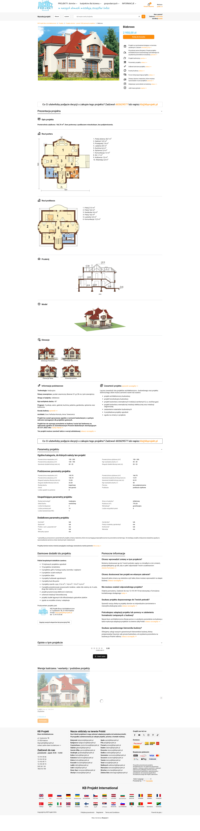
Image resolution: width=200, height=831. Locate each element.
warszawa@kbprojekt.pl (116, 768)
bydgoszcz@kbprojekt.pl (87, 743)
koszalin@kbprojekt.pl (84, 763)
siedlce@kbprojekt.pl (113, 753)
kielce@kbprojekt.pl (82, 760)
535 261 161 (42, 766)
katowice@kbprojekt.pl (85, 758)
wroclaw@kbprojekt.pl (114, 770)
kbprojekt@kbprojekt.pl (63, 613)
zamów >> (144, 58)
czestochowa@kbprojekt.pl (89, 745)
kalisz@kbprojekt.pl (82, 755)
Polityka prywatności (87, 812)
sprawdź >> (154, 54)
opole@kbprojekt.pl (112, 740)
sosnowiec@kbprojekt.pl (117, 755)
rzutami (66, 16)
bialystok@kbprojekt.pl (85, 740)
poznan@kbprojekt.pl (113, 745)
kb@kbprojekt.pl (149, 104)
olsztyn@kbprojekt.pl (83, 773)
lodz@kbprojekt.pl (80, 768)
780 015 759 (42, 769)
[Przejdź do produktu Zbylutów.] (64, 690)
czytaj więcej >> (57, 428)
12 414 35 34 (42, 759)
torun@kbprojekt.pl (111, 763)
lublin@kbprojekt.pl (81, 765)
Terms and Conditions (112, 812)
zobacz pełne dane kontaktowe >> (49, 745)
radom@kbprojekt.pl (113, 748)
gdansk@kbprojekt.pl (83, 748)
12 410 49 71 (42, 762)
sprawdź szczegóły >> (130, 386)
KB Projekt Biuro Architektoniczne (47, 23)
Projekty (61, 23)
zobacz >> (144, 62)
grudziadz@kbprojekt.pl (86, 753)
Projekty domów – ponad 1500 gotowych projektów (80, 23)
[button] (68, 4)
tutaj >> (124, 593)
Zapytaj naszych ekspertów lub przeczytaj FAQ (54, 622)
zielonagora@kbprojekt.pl (119, 773)
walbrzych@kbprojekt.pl (116, 765)
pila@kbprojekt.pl (110, 743)
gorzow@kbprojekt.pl (87, 750)
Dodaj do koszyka (138, 37)
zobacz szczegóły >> (88, 431)
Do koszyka (43, 721)
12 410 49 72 (42, 764)
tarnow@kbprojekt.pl (113, 760)
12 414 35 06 (42, 757)
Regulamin (99, 812)
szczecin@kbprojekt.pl (115, 758)
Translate (149, 781)
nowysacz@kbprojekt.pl (87, 770)
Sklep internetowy (99, 818)
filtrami (57, 16)
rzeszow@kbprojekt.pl (115, 750)
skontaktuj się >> (146, 47)
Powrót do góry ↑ (156, 812)
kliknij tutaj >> (97, 546)
